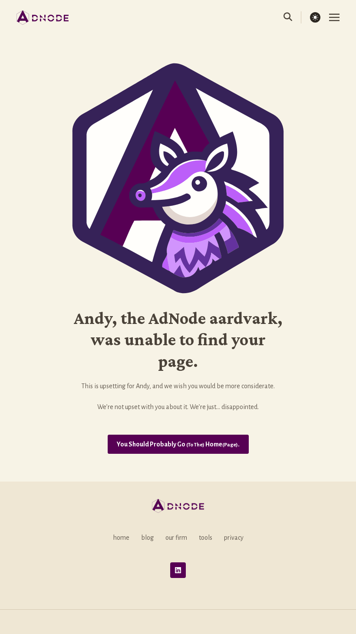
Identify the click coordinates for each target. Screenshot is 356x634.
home (121, 537)
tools (205, 537)
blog (147, 537)
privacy (234, 537)
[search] (292, 17)
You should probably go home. (178, 444)
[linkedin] (178, 570)
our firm (176, 537)
